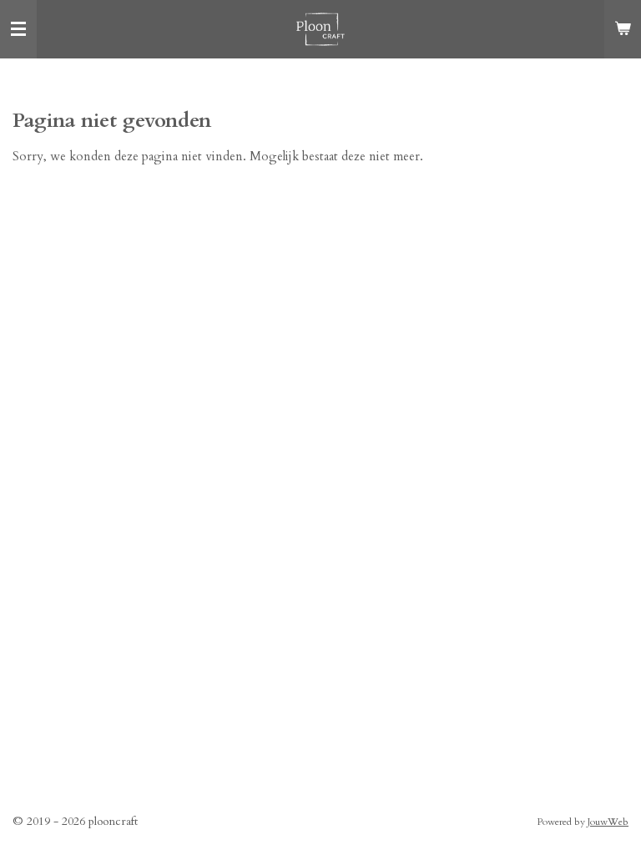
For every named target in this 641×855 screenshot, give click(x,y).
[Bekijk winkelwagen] (622, 29)
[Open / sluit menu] (18, 29)
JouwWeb (608, 821)
